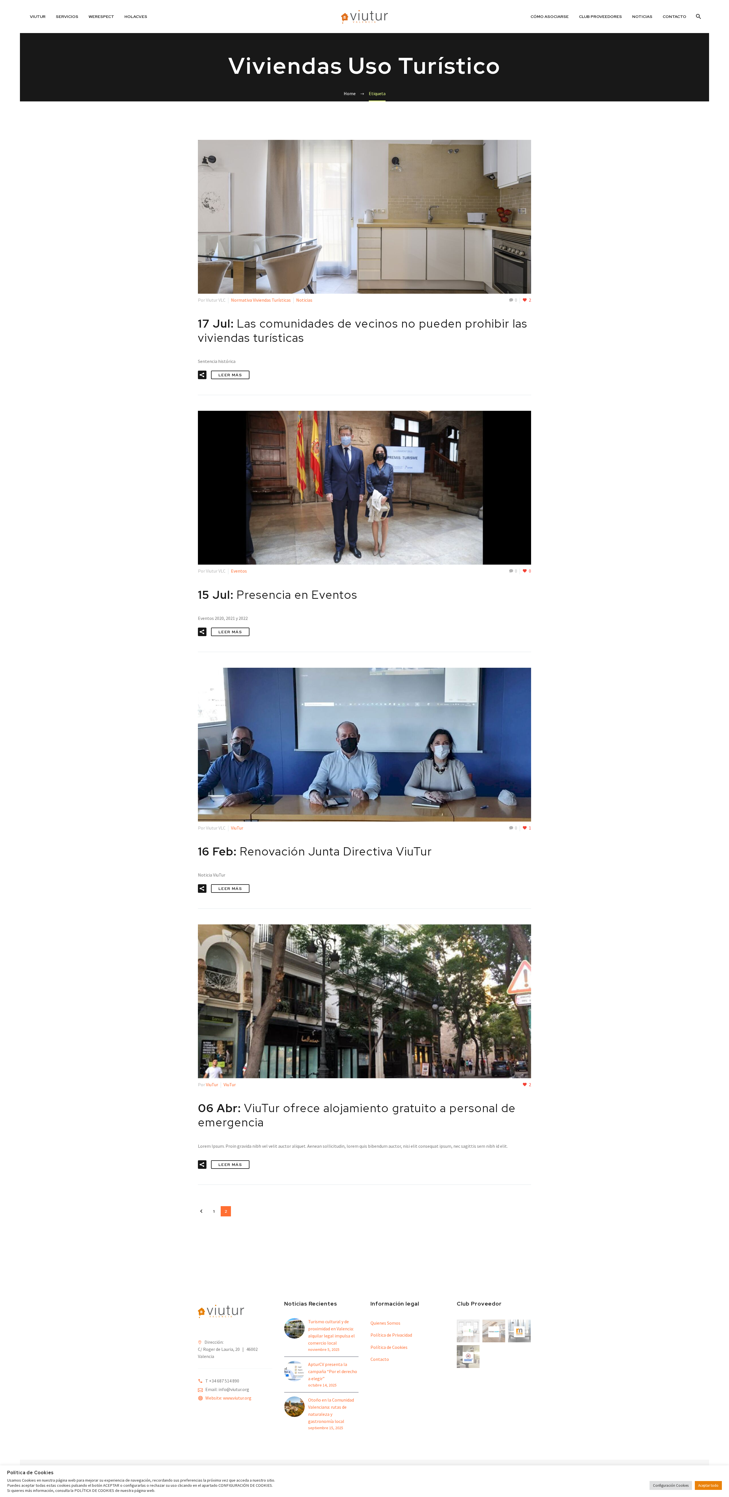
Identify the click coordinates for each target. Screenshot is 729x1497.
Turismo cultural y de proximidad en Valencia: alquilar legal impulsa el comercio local (331, 1332)
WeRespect (101, 16)
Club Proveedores (600, 16)
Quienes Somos (385, 1323)
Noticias (642, 16)
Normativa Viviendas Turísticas (261, 300)
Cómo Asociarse (550, 16)
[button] (202, 375)
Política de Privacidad (391, 1335)
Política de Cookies (388, 1347)
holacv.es (135, 16)
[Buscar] (697, 16)
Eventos (239, 571)
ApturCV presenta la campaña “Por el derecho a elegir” (332, 1371)
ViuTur (38, 16)
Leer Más (230, 374)
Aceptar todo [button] (708, 1485)
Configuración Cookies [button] (671, 1485)
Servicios (67, 16)
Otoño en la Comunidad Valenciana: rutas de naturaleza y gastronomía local (331, 1410)
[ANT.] (201, 1211)
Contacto (674, 16)
